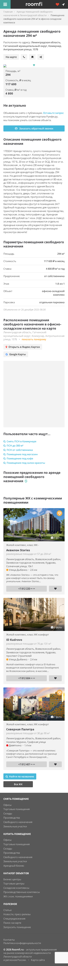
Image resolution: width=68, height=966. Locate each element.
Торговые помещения (16, 809)
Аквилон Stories (18, 550)
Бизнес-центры (12, 879)
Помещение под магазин (22, 454)
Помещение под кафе (20, 458)
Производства (11, 817)
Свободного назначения (17, 822)
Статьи (7, 910)
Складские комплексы (16, 888)
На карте (11, 57)
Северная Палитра (20, 729)
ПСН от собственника (20, 450)
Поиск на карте (12, 922)
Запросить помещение (17, 927)
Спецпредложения (14, 918)
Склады (7, 813)
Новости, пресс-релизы (17, 914)
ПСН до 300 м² (15, 445)
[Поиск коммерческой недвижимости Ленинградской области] (39, 4)
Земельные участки (15, 826)
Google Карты (17, 354)
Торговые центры (13, 883)
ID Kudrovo (14, 640)
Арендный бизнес (13, 865)
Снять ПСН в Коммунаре (21, 441)
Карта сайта (38, 960)
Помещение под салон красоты (26, 462)
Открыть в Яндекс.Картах (24, 347)
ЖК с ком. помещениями (18, 896)
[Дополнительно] (58, 4)
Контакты (9, 939)
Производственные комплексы (21, 892)
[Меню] (5, 4)
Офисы (7, 805)
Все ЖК (18, 784)
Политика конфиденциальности (22, 943)
